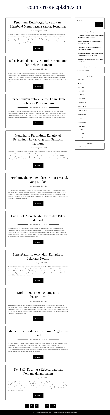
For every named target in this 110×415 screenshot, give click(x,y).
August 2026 (81, 79)
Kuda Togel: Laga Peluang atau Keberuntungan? (38, 295)
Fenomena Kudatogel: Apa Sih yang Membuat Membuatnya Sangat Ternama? (38, 24)
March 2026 (81, 98)
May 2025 (81, 138)
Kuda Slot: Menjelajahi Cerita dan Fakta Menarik (38, 218)
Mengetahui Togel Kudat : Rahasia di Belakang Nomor (38, 256)
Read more (38, 48)
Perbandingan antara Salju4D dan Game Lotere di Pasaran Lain (38, 101)
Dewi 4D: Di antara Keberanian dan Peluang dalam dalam (38, 371)
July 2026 (80, 83)
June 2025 (81, 134)
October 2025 (82, 118)
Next (53, 405)
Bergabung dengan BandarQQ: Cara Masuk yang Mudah (38, 179)
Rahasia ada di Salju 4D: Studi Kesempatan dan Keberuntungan (38, 62)
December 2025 (82, 110)
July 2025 (80, 130)
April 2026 (81, 95)
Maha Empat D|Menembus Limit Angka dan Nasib (38, 333)
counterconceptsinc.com (55, 6)
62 (47, 405)
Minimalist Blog (62, 412)
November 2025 (82, 114)
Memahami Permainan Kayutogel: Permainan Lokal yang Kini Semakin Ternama (38, 139)
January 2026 (82, 106)
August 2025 (81, 126)
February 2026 (82, 102)
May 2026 (81, 91)
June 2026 (81, 87)
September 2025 (82, 122)
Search (79, 20)
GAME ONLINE (82, 146)
